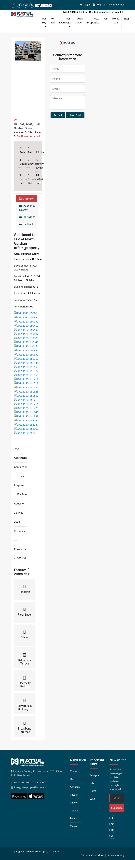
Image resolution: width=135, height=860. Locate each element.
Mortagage (29, 217)
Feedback (28, 224)
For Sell (53, 22)
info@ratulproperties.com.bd (107, 12)
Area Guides (79, 20)
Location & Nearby (27, 208)
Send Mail (75, 115)
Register (101, 4)
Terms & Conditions (92, 855)
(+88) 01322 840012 (76, 12)
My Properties (116, 4)
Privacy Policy (116, 855)
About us (75, 787)
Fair (106, 18)
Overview (28, 198)
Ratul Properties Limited (28, 136)
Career (73, 826)
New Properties (93, 20)
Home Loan (115, 20)
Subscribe (117, 808)
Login (86, 4)
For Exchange (65, 22)
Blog (126, 18)
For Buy (44, 22)
